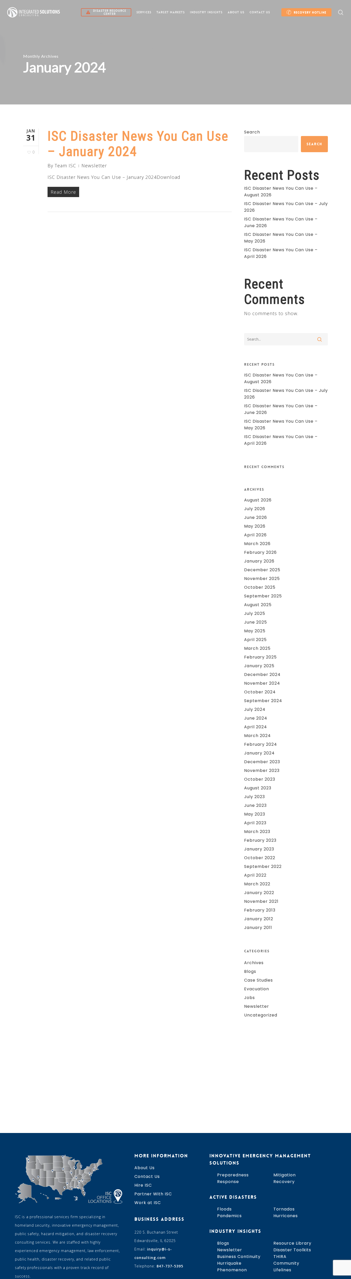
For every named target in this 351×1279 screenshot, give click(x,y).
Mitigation (284, 1175)
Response (228, 1182)
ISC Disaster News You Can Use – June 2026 (281, 222)
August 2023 (257, 788)
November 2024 (262, 683)
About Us (144, 1168)
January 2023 (259, 849)
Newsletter (94, 165)
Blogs (250, 971)
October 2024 (260, 692)
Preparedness (233, 1175)
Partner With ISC (153, 1194)
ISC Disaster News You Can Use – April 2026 (281, 253)
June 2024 (255, 718)
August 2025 (258, 605)
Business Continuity (239, 1256)
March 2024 (257, 736)
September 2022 (263, 866)
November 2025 (262, 579)
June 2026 (255, 517)
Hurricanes (285, 1216)
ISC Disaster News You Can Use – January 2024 (138, 143)
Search (252, 132)
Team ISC (65, 165)
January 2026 (259, 561)
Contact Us (147, 1176)
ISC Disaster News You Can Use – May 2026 (281, 237)
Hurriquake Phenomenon (232, 1266)
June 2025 (255, 622)
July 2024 (254, 709)
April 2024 (255, 727)
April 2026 (255, 535)
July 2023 (254, 797)
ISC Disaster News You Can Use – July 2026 (286, 207)
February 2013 (259, 910)
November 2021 (261, 901)
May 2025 (254, 631)
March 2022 (257, 884)
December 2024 (262, 674)
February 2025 (260, 657)
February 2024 (260, 744)
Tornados (284, 1209)
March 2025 (257, 648)
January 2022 (259, 893)
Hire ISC (143, 1185)
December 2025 (262, 570)
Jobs (249, 998)
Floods (224, 1209)
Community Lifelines (286, 1266)
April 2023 (255, 823)
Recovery (284, 1182)
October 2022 (259, 858)
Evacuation (256, 989)
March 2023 (257, 832)
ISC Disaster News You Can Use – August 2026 (281, 191)
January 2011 (258, 928)
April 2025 (255, 640)
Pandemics (229, 1216)
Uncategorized (260, 1015)
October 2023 (259, 779)
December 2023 (262, 762)
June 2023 (255, 805)
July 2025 (254, 613)
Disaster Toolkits (292, 1250)
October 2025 (259, 587)
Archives (254, 963)
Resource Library (292, 1243)
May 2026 (254, 526)
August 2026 (258, 500)
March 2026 (257, 544)
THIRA (280, 1256)
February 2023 (260, 840)
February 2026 (260, 552)
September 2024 (263, 701)
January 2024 (259, 753)
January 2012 (258, 919)
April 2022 (255, 875)
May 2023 (254, 814)
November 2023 (262, 770)
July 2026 (254, 509)
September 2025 (263, 596)
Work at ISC (147, 1203)
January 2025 (259, 666)
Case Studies (258, 980)
